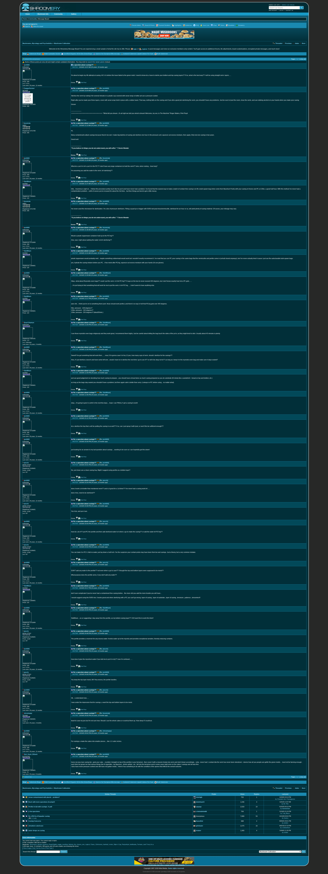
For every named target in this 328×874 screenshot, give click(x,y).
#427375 (75, 418)
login (135, 49)
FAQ (197, 25)
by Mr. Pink (285, 804)
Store (222, 25)
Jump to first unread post (32, 59)
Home (27, 14)
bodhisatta (133, 844)
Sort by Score (40, 848)
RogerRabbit (53, 844)
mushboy (65, 844)
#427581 (75, 610)
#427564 (75, 588)
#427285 (75, 230)
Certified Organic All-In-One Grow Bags (78, 54)
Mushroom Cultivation (62, 43)
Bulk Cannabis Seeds (52, 54)
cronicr (111, 844)
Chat (215, 25)
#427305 (75, 275)
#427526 (75, 482)
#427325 (75, 324)
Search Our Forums (288, 4)
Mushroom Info (43, 14)
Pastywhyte (125, 844)
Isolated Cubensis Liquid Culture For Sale (138, 54)
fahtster (71, 844)
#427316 (75, 298)
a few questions (34, 811)
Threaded (278, 43)
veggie (59, 844)
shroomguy (107, 731)
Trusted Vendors (164, 25)
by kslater (285, 832)
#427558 (75, 564)
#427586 (75, 633)
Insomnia (106, 158)
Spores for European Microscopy (108, 54)
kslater (198, 830)
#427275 (75, 160)
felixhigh (199, 797)
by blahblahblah (285, 808)
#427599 (75, 651)
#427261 (75, 125)
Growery (241, 25)
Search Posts (150, 25)
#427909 (75, 733)
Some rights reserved (176, 868)
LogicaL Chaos (90, 844)
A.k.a (152, 844)
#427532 (75, 506)
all (35, 818)
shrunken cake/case (35, 826)
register (145, 49)
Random (231, 25)
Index (297, 43)
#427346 (75, 395)
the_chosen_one (79, 844)
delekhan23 (200, 802)
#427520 (75, 465)
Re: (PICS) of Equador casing (39, 816)
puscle (105, 480)
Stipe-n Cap (117, 844)
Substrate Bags (35, 54)
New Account (273, 10)
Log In (281, 10)
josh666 (106, 88)
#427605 (75, 674)
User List (206, 25)
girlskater (199, 826)
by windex (285, 823)
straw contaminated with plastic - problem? (44, 797)
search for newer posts (96, 62)
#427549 (75, 547)
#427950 (75, 756)
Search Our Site (274, 4)
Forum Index (136, 25)
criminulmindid (201, 811)
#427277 (75, 203)
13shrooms (98, 844)
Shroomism (33, 844)
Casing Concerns (34, 821)
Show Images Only (29, 848)
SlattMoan (106, 273)
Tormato (139, 844)
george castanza (43, 844)
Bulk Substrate (162, 54)
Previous (288, 43)
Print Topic (49, 848)
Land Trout (146, 844)
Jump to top (28, 777)
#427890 (75, 715)
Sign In (27, 26)
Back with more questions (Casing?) (41, 802)
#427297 (75, 253)
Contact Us (289, 10)
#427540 (75, 523)
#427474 (75, 441)
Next (303, 43)
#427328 (75, 349)
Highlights (178, 25)
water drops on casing (36, 830)
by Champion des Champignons (285, 799)
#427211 (75, 67)
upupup (198, 807)
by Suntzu (285, 818)
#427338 (75, 372)
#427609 (75, 692)
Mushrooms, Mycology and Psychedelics (37, 43)
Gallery (73, 14)
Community (58, 14)
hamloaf (105, 844)
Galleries (188, 25)
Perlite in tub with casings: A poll (40, 807)
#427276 (75, 183)
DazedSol (199, 821)
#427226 (75, 90)
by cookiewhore (285, 827)
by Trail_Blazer (285, 813)
